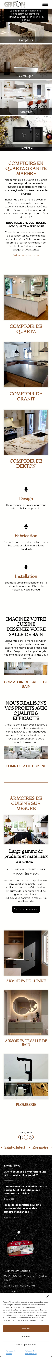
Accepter (26, 1328)
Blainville (18, 1147)
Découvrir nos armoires (26, 909)
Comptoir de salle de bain (26, 684)
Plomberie (26, 148)
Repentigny (40, 1147)
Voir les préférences (26, 1344)
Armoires (26, 112)
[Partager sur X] (31, 1137)
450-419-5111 (10, 1291)
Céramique (26, 76)
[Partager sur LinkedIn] (26, 1137)
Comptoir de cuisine (26, 766)
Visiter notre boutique (26, 255)
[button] (47, 1296)
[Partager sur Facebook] (20, 1137)
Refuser (26, 1336)
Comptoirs (26, 40)
